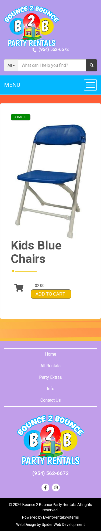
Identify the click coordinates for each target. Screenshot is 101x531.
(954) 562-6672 (54, 49)
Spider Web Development (63, 524)
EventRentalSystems (61, 517)
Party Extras (50, 377)
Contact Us (50, 400)
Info (50, 388)
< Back (20, 117)
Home (50, 354)
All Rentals (50, 365)
